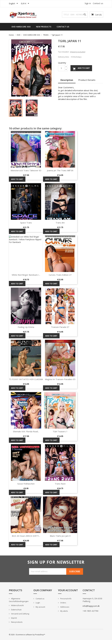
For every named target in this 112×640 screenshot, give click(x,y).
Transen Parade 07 (60, 327)
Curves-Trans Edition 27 (60, 274)
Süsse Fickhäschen (26, 483)
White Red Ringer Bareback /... (26, 274)
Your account (68, 590)
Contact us (98, 3)
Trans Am (60, 222)
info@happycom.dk (91, 606)
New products (17, 622)
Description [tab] (67, 80)
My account (40, 607)
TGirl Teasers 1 (60, 431)
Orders (63, 602)
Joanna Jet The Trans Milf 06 (60, 170)
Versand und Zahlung (20, 613)
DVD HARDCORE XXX (21, 26)
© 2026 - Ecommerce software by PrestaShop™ (27, 634)
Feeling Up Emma (26, 327)
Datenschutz (16, 609)
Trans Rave (60, 483)
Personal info (65, 598)
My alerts (64, 611)
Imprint (14, 618)
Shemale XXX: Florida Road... (26, 431)
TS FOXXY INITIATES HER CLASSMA (26, 379)
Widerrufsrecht (17, 605)
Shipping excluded (77, 52)
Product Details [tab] (86, 80)
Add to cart (81, 69)
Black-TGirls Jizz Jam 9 (60, 535)
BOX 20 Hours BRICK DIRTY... (26, 535)
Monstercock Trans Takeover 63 (26, 170)
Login (37, 602)
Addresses (64, 607)
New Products (43, 26)
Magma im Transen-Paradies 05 (60, 379)
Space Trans (26, 222)
